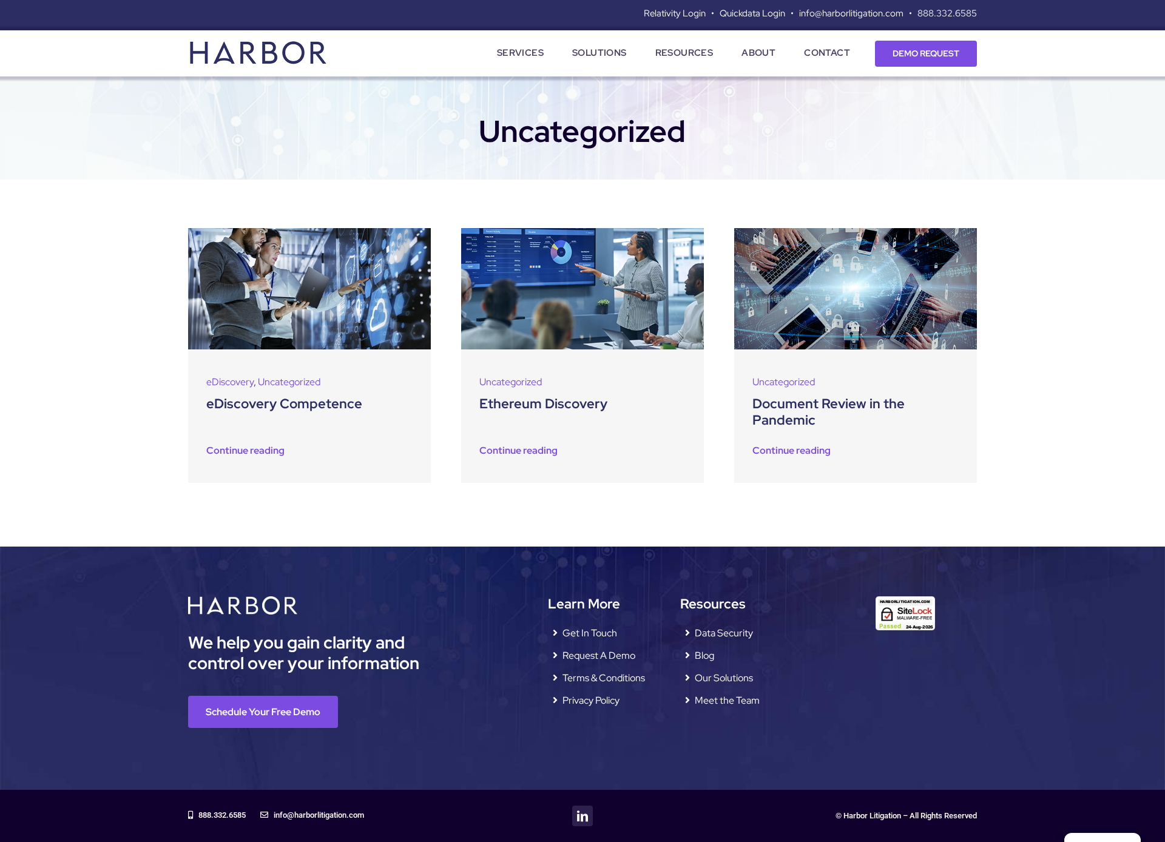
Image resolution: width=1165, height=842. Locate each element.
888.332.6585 (947, 13)
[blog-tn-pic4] (582, 232)
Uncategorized (289, 382)
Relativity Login (675, 13)
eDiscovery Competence (284, 404)
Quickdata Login (752, 13)
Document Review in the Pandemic (828, 411)
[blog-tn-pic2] (309, 232)
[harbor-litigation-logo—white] (242, 600)
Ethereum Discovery (543, 404)
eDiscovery (230, 382)
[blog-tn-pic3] (855, 232)
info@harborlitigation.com (851, 13)
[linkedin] (582, 816)
